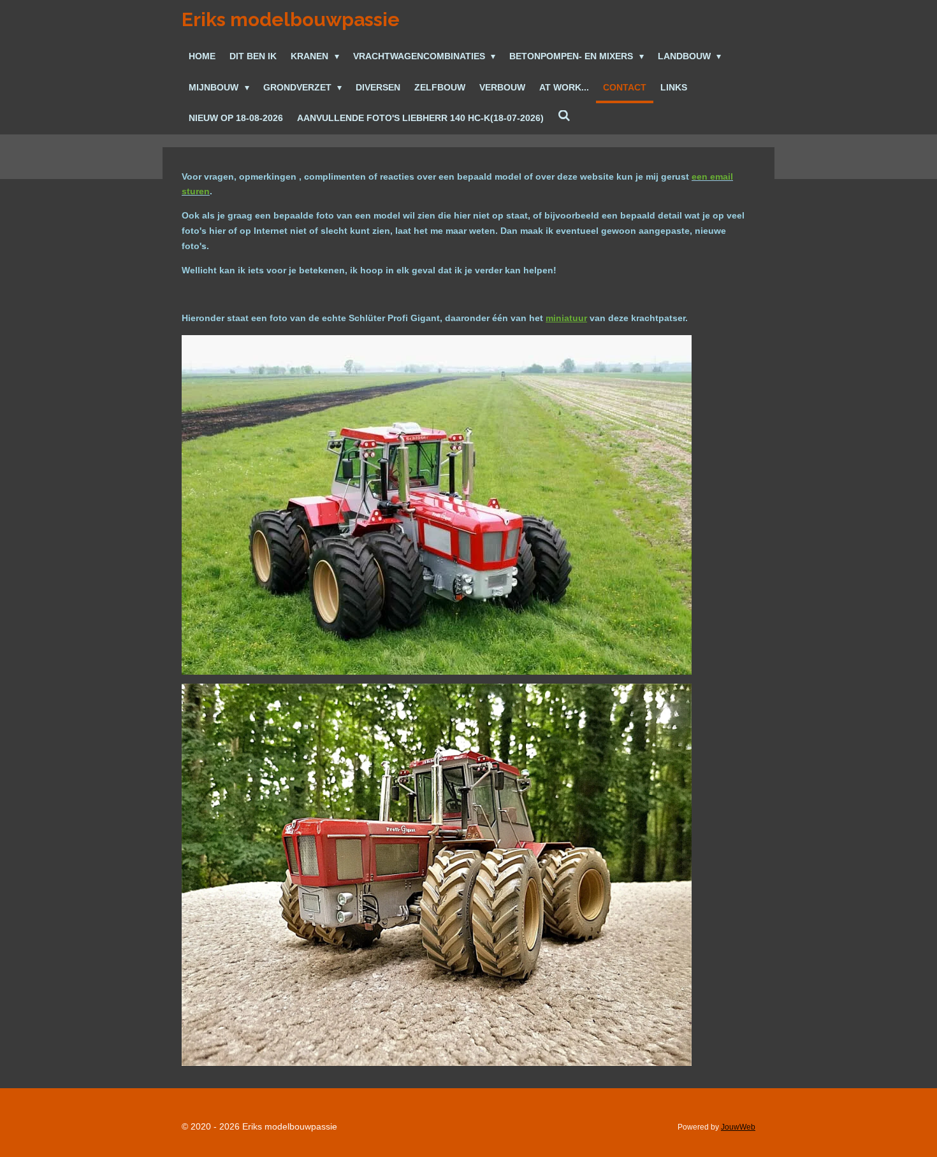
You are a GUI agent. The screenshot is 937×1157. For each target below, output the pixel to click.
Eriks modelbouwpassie (291, 19)
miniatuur (566, 318)
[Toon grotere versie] (437, 505)
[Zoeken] (564, 116)
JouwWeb (738, 1127)
